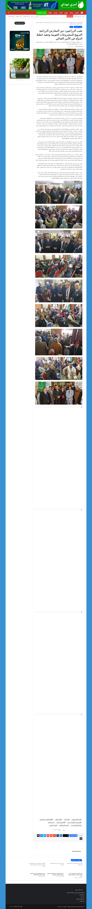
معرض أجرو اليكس (63, 825)
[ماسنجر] (41, 835)
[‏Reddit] (51, 835)
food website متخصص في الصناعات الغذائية (75, 892)
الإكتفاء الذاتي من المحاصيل (46, 819)
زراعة (71, 13)
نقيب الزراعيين (53, 825)
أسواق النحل (81, 894)
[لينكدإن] (61, 835)
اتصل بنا (36, 16)
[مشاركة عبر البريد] (38, 835)
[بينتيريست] (54, 835)
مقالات (50, 13)
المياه (60, 13)
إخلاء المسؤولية (19, 16)
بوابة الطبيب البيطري (80, 898)
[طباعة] (81, 838)
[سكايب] (44, 835)
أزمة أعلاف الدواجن (76, 819)
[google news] (8, 906)
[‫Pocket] (48, 835)
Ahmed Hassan (78, 46)
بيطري (66, 13)
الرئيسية (79, 22)
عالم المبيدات (81, 901)
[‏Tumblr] (57, 835)
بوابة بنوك (82, 896)
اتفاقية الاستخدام (11, 16)
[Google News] (57, 830)
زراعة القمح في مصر (76, 825)
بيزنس (55, 13)
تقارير (76, 13)
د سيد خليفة (50, 822)
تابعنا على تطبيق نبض (20, 23)
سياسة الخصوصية (26, 16)
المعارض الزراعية (60, 822)
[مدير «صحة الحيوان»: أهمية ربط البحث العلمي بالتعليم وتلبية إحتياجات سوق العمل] (36, 867)
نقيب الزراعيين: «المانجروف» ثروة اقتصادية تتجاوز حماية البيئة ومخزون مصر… (75, 875)
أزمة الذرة (66, 819)
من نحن (32, 16)
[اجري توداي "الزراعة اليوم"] (72, 4)
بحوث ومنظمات (41, 13)
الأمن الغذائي (58, 819)
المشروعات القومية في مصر (74, 822)
